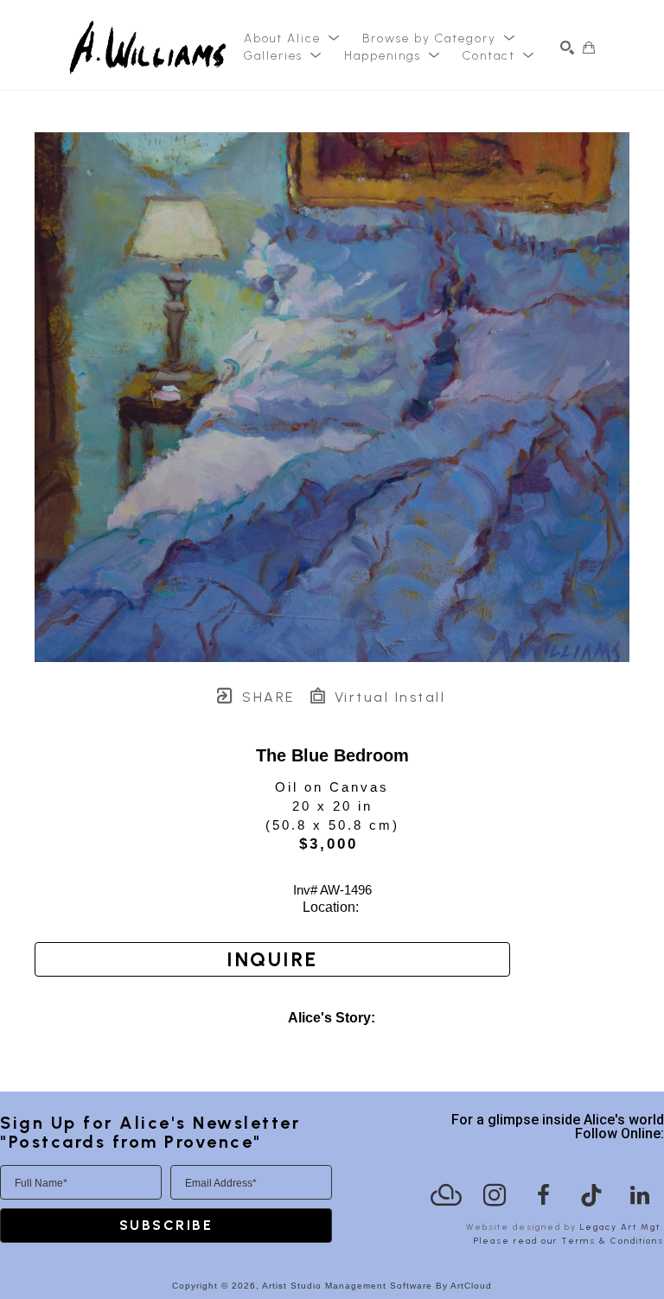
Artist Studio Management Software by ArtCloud (377, 1285)
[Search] (567, 47)
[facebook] (543, 1195)
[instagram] (494, 1195)
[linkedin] (640, 1195)
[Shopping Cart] (589, 47)
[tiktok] (591, 1195)
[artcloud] (446, 1195)
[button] (292, 39)
